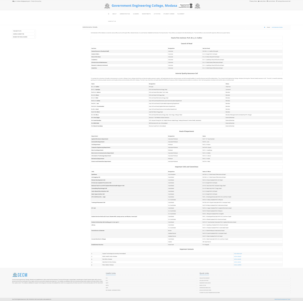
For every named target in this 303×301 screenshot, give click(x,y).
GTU (107, 280)
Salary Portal (253, 1)
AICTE (107, 282)
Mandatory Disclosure (205, 282)
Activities (157, 13)
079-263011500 (238, 253)
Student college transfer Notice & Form (210, 292)
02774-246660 (237, 264)
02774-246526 (237, 256)
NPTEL (107, 285)
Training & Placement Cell (283, 1)
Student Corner (168, 13)
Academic (136, 13)
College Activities (204, 280)
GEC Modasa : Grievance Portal (113, 290)
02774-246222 (237, 262)
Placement (181, 13)
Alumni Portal (271, 1)
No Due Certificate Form (205, 290)
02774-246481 (237, 259)
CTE (106, 278)
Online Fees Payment (205, 278)
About (114, 13)
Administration (125, 13)
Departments (146, 13)
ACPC (107, 287)
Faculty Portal (262, 1)
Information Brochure (205, 287)
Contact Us (112, 21)
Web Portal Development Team (282, 299)
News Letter (203, 285)
